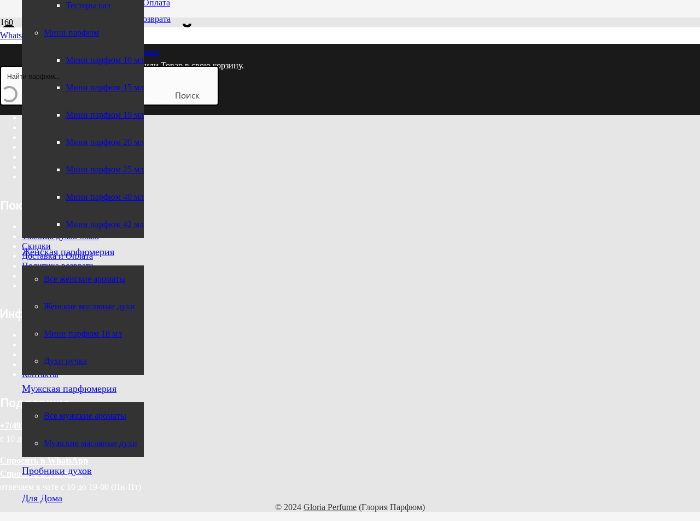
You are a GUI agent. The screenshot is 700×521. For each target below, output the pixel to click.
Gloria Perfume (330, 507)
